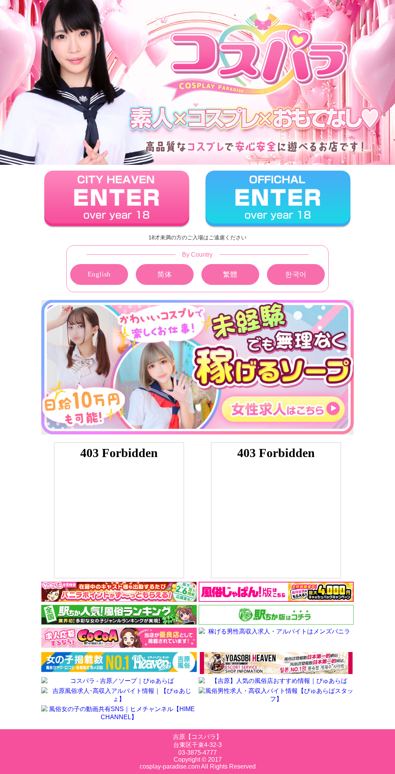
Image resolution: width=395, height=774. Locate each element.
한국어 (296, 274)
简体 (164, 274)
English (99, 274)
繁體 (230, 274)
